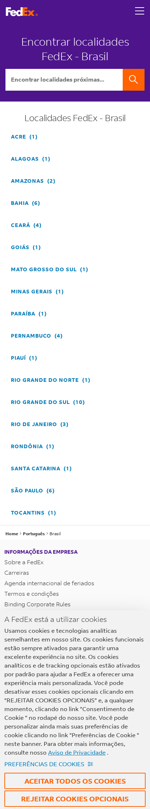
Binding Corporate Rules (37, 604)
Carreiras (16, 572)
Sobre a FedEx (24, 562)
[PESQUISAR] (134, 80)
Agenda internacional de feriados (49, 583)
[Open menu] (140, 11)
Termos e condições (31, 593)
